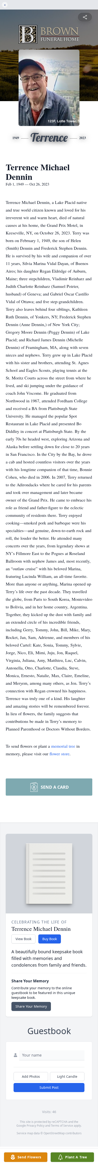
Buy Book (49, 939)
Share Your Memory (31, 1006)
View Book (23, 939)
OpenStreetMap (54, 1133)
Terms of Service (62, 1126)
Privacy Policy (35, 1126)
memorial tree (63, 746)
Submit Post (49, 1087)
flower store (59, 754)
